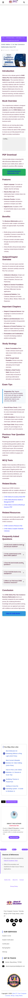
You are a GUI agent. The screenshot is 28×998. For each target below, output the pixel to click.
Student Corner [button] (6, 936)
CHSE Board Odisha (10, 37)
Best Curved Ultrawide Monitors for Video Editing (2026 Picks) (14, 763)
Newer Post (4, 849)
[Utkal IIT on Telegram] (16, 920)
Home (3, 37)
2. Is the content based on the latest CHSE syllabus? (12, 554)
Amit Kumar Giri (6, 50)
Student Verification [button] (8, 940)
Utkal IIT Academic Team (11, 860)
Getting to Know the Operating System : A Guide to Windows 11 (14, 788)
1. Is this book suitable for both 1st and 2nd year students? (14, 545)
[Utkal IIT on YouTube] (14, 924)
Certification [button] (5, 944)
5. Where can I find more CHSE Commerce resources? (13, 581)
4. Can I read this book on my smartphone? (12, 572)
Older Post (24, 849)
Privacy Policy (14, 886)
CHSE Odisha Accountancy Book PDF (14, 496)
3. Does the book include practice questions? (13, 563)
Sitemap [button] (4, 952)
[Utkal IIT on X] (11, 920)
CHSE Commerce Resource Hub (13, 525)
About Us (15, 879)
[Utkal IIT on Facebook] (7, 920)
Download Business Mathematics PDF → (14, 172)
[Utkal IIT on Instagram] (20, 920)
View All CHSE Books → (14, 613)
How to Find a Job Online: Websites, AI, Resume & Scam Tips (14, 772)
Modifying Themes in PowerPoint (12, 780)
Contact (22, 879)
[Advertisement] (14, 20)
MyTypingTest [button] (6, 948)
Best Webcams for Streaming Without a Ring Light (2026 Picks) (14, 753)
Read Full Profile (14, 837)
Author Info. (7, 879)
